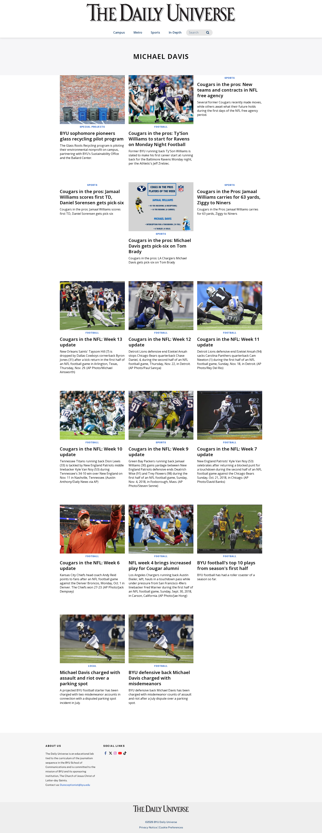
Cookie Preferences (171, 827)
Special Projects (92, 126)
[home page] (161, 17)
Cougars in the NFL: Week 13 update (91, 342)
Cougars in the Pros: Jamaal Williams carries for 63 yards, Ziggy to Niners (229, 197)
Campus (119, 32)
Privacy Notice (148, 827)
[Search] (207, 32)
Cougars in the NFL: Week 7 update (227, 451)
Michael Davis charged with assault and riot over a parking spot (90, 678)
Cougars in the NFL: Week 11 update (228, 342)
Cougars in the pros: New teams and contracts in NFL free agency (227, 90)
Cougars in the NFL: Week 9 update (158, 451)
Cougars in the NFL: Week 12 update (160, 342)
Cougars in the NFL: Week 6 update (90, 565)
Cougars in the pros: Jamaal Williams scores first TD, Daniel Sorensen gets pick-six (92, 197)
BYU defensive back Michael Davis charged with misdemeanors (159, 678)
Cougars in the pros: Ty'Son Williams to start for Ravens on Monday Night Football (159, 138)
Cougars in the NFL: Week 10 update (91, 451)
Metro (137, 32)
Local (92, 666)
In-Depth (175, 32)
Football (161, 126)
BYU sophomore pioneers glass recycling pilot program (92, 136)
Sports (155, 32)
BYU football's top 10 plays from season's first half (226, 565)
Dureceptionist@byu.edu (75, 784)
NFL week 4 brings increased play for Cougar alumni (160, 565)
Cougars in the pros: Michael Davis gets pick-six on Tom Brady (160, 245)
